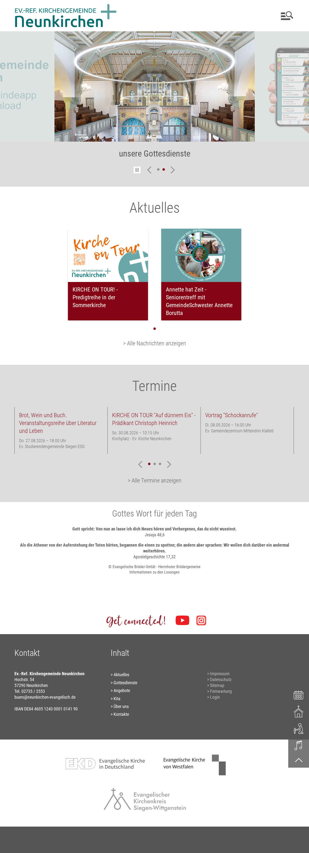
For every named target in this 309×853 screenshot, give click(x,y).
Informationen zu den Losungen (154, 572)
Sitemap (217, 685)
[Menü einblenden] (286, 15)
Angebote (122, 690)
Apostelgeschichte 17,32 (154, 556)
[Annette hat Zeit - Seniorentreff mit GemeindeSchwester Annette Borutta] (201, 255)
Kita (117, 698)
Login (215, 697)
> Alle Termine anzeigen (154, 480)
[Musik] (298, 745)
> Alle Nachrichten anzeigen (154, 343)
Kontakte (121, 714)
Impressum (220, 673)
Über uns (121, 706)
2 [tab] (163, 169)
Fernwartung (221, 691)
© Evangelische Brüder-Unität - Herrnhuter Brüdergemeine (154, 566)
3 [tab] (160, 464)
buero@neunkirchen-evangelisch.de (44, 697)
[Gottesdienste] (298, 711)
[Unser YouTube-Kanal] (182, 620)
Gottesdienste (125, 682)
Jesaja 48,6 (155, 534)
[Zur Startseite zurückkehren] (65, 6)
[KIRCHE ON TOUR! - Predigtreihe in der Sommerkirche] (108, 255)
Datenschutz (221, 679)
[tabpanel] (154, 98)
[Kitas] (298, 728)
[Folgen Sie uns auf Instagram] (201, 620)
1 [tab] (158, 169)
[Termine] (298, 694)
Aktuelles (121, 674)
